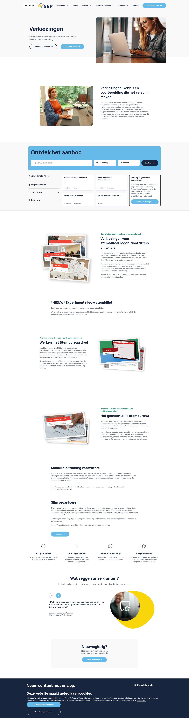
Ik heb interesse (93, 659)
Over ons (121, 5)
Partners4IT (45, 350)
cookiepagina (141, 700)
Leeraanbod (60, 5)
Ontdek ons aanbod (42, 47)
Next (58, 595)
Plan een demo (153, 5)
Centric (114, 512)
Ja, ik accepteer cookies (44, 704)
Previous (51, 595)
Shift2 (129, 510)
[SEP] (45, 5)
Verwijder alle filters (39, 176)
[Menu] (29, 5)
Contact (135, 5)
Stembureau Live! (50, 348)
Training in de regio (144, 202)
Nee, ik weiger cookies (43, 712)
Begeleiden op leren (80, 5)
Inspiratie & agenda (103, 5)
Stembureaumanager (87, 510)
